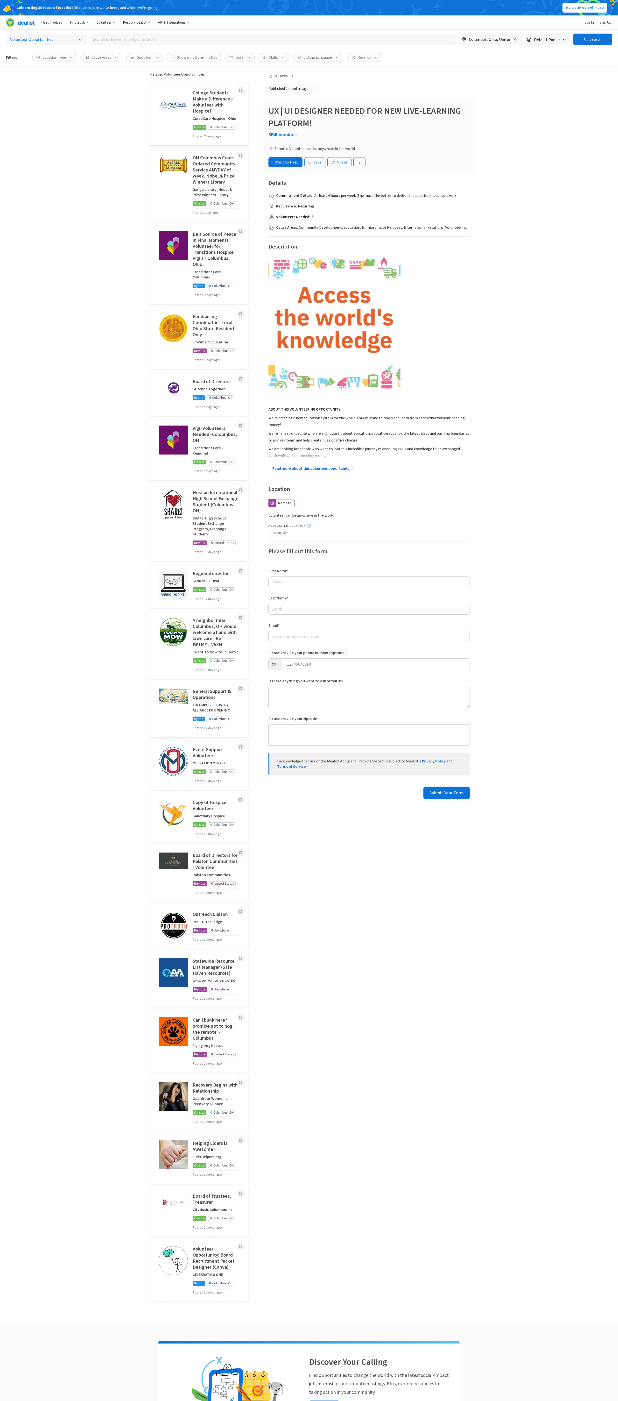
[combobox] (273, 39)
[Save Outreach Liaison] (241, 912)
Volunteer (104, 22)
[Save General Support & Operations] (241, 689)
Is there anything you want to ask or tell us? (305, 681)
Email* (274, 625)
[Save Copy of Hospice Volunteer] (241, 800)
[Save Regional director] (241, 571)
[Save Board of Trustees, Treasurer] (241, 1193)
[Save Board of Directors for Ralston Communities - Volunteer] (241, 853)
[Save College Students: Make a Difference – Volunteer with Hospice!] (241, 90)
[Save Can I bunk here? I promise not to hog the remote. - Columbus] (241, 1017)
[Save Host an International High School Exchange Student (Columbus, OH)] (241, 490)
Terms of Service (291, 766)
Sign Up (605, 22)
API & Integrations (172, 22)
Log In (589, 22)
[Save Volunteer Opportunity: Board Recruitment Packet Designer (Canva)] (241, 1246)
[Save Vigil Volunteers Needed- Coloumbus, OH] (241, 426)
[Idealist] (20, 22)
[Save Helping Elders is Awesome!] (241, 1141)
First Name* (278, 571)
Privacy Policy (434, 761)
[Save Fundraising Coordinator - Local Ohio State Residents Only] (241, 314)
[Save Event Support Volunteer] (241, 747)
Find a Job (77, 22)
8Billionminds (282, 134)
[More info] (490, 40)
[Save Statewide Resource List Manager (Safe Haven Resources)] (241, 958)
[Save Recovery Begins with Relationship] (241, 1082)
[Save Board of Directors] (241, 379)
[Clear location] (514, 39)
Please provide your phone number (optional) (307, 652)
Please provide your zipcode (292, 718)
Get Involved (52, 22)
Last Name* (278, 598)
